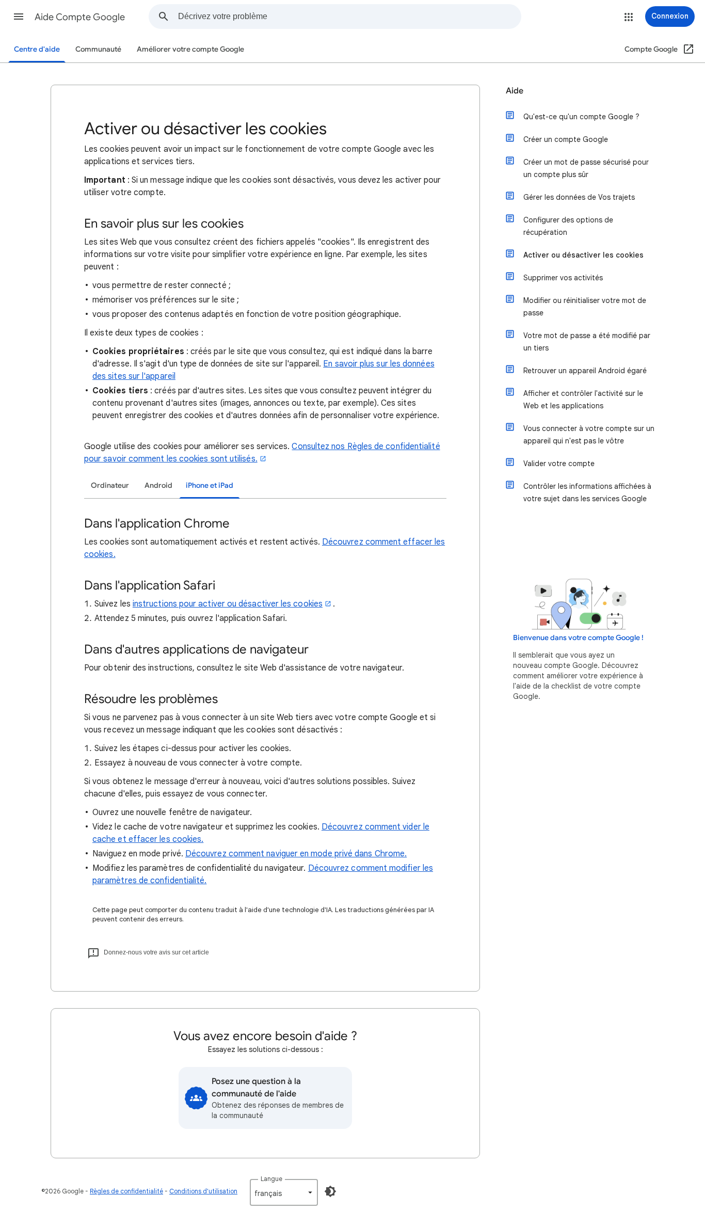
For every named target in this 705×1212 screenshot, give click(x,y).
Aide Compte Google (80, 17)
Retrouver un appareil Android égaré (585, 370)
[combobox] (349, 16)
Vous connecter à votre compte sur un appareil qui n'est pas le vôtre (588, 434)
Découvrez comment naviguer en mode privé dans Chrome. (296, 854)
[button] (18, 16)
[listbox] (284, 1192)
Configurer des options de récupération (568, 226)
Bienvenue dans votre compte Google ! (578, 637)
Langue (271, 1179)
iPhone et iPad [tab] (209, 485)
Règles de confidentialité (126, 1191)
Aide (514, 91)
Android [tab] (158, 485)
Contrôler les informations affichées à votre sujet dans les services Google (587, 492)
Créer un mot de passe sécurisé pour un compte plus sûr (586, 168)
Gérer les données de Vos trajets (579, 197)
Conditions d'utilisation (203, 1191)
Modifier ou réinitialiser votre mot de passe (584, 306)
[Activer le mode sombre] (330, 1191)
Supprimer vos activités (563, 277)
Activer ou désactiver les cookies (583, 255)
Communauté (98, 49)
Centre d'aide (37, 49)
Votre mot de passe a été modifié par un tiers (586, 342)
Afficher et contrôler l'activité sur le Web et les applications (583, 399)
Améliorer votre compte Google (190, 49)
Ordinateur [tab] (110, 485)
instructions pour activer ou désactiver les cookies (228, 604)
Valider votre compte (559, 463)
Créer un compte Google (565, 139)
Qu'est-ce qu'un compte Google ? (581, 116)
